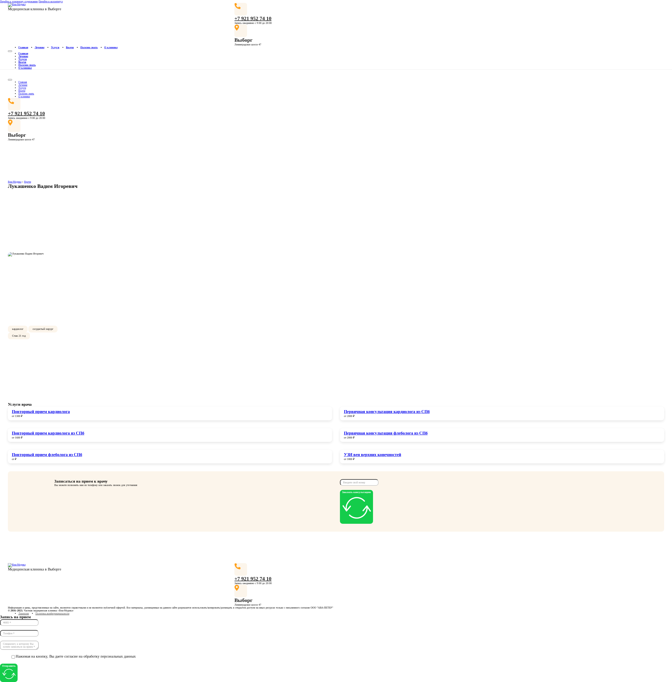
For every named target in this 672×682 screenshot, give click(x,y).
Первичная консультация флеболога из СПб (386, 433)
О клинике (111, 47)
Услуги (55, 47)
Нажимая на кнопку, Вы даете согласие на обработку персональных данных (76, 656)
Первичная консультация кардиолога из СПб (387, 411)
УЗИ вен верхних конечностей (372, 454)
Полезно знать (89, 47)
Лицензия (23, 613)
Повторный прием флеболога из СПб (47, 454)
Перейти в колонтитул (51, 1)
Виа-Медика (14, 181)
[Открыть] (10, 80)
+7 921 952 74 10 (252, 18)
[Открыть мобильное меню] (10, 51)
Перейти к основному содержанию (19, 1)
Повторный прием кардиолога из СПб (48, 433)
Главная (23, 47)
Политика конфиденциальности (52, 613)
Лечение (39, 47)
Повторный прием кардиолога (41, 411)
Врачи (70, 47)
